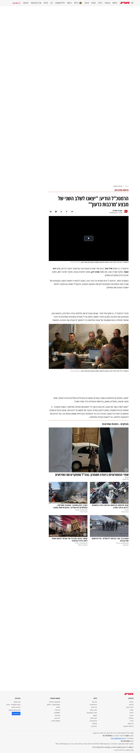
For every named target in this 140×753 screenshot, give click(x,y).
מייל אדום (94, 707)
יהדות (131, 721)
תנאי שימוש (17, 702)
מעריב (127, 186)
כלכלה (100, 3)
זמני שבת (57, 718)
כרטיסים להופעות (128, 726)
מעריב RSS (93, 710)
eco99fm (57, 713)
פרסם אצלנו (93, 705)
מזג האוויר (130, 724)
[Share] (72, 211)
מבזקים (131, 705)
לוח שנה (25, 3)
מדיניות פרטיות (16, 707)
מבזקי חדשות (118, 186)
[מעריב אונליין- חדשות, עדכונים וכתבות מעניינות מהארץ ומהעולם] (125, 3)
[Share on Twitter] (61, 211)
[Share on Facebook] (66, 211)
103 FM (57, 710)
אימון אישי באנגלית (54, 702)
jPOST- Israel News (53, 705)
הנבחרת (107, 3)
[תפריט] (132, 3)
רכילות (76, 2)
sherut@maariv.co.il (118, 738)
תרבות (87, 3)
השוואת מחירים (55, 721)
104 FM (57, 715)
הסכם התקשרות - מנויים (13, 705)
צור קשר (94, 702)
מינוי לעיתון (94, 718)
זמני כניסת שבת (36, 3)
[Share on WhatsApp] (56, 211)
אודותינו (94, 724)
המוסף (95, 715)
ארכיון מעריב (93, 721)
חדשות (115, 3)
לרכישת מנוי (16, 3)
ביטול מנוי (94, 726)
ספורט (93, 3)
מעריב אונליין (117, 210)
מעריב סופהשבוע (92, 713)
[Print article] (50, 211)
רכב (51, 3)
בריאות (69, 3)
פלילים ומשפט (60, 3)
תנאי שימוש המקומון (14, 710)
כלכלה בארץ (129, 707)
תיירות (46, 3)
